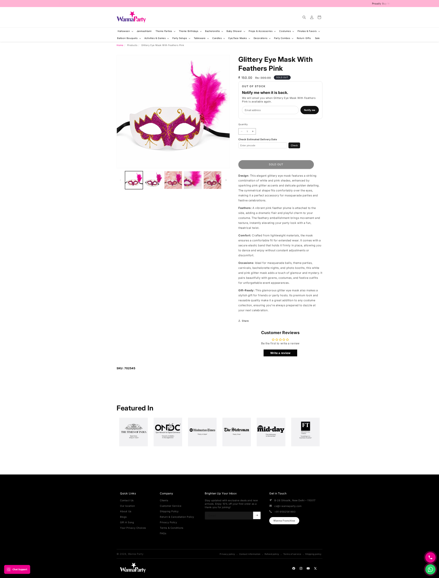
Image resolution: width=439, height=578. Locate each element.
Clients (164, 500)
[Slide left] (120, 180)
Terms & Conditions (171, 527)
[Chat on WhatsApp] (430, 569)
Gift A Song (127, 522)
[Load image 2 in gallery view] (153, 180)
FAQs (163, 533)
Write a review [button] (280, 353)
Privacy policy (227, 554)
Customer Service (170, 505)
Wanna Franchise (284, 520)
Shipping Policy (169, 511)
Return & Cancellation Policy (177, 516)
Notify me (309, 110)
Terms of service (292, 554)
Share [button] (245, 320)
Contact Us (127, 500)
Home (120, 45)
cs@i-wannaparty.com (287, 506)
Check (294, 145)
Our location (127, 505)
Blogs (123, 516)
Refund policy (272, 554)
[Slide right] (226, 180)
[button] (304, 17)
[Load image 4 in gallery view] (193, 180)
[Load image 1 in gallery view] (134, 180)
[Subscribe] (257, 515)
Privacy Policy (168, 522)
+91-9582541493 (284, 511)
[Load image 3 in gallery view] (173, 180)
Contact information (249, 554)
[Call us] (430, 557)
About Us (125, 511)
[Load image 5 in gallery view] (212, 180)
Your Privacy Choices (133, 527)
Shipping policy (313, 554)
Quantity (243, 124)
